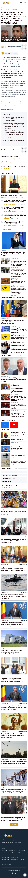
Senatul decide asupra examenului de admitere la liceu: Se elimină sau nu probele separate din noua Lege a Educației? (15, 125)
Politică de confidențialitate (7, 842)
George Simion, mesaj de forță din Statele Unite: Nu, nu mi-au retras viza (14, 142)
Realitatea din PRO (14, 857)
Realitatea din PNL (5, 859)
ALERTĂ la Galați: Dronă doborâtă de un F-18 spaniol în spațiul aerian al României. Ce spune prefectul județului (14, 763)
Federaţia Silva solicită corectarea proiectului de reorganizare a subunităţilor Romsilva (11, 652)
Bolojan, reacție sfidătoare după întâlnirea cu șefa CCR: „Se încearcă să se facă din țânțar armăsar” (14, 707)
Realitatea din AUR (15, 46)
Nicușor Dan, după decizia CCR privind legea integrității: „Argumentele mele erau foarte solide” (18, 414)
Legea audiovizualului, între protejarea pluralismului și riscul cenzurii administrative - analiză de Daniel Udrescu (14, 223)
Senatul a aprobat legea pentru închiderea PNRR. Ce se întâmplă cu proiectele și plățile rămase (19, 330)
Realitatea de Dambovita (7, 862)
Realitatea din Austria (17, 862)
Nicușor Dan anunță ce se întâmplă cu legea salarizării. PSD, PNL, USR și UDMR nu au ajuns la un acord (13, 322)
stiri (3, 159)
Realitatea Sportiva (13, 850)
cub (8, 159)
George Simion (6, 161)
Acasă (4, 7)
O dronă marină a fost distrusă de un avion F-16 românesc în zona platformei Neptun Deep (15, 215)
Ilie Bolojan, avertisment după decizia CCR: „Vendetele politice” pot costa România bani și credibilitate (12, 624)
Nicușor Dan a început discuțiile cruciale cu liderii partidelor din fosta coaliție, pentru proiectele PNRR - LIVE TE (15, 202)
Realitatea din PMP (14, 859)
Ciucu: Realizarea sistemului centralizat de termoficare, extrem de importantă (19, 351)
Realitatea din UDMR (15, 855)
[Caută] (21, 2)
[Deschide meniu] (25, 3)
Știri (7, 7)
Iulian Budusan (23, 759)
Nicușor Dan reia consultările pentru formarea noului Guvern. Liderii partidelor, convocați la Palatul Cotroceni (15, 208)
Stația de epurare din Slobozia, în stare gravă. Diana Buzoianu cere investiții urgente (15, 118)
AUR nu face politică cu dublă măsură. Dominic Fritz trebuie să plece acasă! (19, 337)
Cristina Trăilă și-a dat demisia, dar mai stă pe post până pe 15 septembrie (19, 344)
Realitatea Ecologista (6, 852)
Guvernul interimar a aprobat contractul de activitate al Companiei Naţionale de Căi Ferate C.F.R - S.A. (13, 540)
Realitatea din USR (16, 852)
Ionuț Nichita (23, 620)
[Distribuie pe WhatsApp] (22, 48)
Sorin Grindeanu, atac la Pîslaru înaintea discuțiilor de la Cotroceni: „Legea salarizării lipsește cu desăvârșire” (13, 195)
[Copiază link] (22, 45)
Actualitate (11, 7)
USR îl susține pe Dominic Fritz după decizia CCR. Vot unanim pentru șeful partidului (18, 398)
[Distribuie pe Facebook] (25, 45)
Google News (7, 168)
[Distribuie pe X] (25, 48)
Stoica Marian (23, 536)
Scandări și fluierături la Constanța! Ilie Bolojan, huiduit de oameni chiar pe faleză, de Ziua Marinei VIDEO (13, 818)
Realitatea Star (22, 850)
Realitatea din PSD (5, 857)
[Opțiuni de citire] (25, 875)
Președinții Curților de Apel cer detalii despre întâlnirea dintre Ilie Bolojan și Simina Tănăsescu (12, 735)
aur (12, 159)
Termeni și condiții (10, 839)
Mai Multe (14, 824)
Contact (3, 839)
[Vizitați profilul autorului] (2, 47)
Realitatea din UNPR (6, 855)
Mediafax (22, 859)
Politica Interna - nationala (8, 197)
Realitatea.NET (5, 850)
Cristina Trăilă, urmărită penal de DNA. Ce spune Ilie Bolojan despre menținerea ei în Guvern (14, 379)
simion (17, 159)
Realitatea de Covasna (6, 864)
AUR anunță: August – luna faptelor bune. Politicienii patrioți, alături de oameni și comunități (13, 513)
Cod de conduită (18, 842)
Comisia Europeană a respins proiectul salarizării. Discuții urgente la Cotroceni (19, 406)
